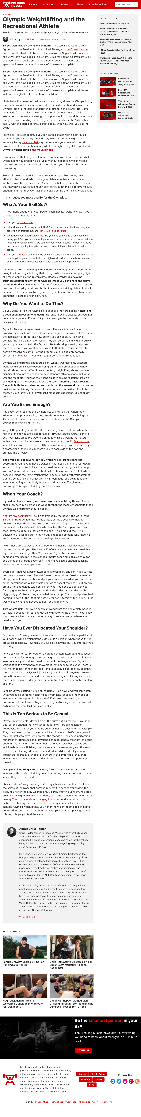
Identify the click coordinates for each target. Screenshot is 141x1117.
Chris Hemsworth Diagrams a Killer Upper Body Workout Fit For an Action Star (71, 964)
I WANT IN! (83, 1050)
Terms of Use (57, 1102)
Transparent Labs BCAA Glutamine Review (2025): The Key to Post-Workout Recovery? (116, 61)
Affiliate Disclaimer (87, 1102)
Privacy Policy (71, 1102)
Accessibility (102, 1102)
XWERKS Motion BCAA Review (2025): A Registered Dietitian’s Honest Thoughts (114, 31)
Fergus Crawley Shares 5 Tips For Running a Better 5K (23, 963)
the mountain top (42, 149)
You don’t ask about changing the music (36, 799)
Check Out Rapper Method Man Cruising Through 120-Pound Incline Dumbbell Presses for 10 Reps (71, 1003)
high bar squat (25, 222)
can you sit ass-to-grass (52, 230)
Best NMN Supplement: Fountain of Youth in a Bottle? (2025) (126, 96)
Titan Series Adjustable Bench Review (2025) (126, 104)
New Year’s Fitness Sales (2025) (115, 23)
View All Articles (28, 917)
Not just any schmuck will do (20, 515)
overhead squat (25, 254)
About (112, 1102)
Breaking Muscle (42, 1102)
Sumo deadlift (21, 355)
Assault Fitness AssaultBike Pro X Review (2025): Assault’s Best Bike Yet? (116, 42)
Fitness (7, 14)
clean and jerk (30, 142)
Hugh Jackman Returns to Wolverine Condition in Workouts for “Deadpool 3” (23, 1003)
